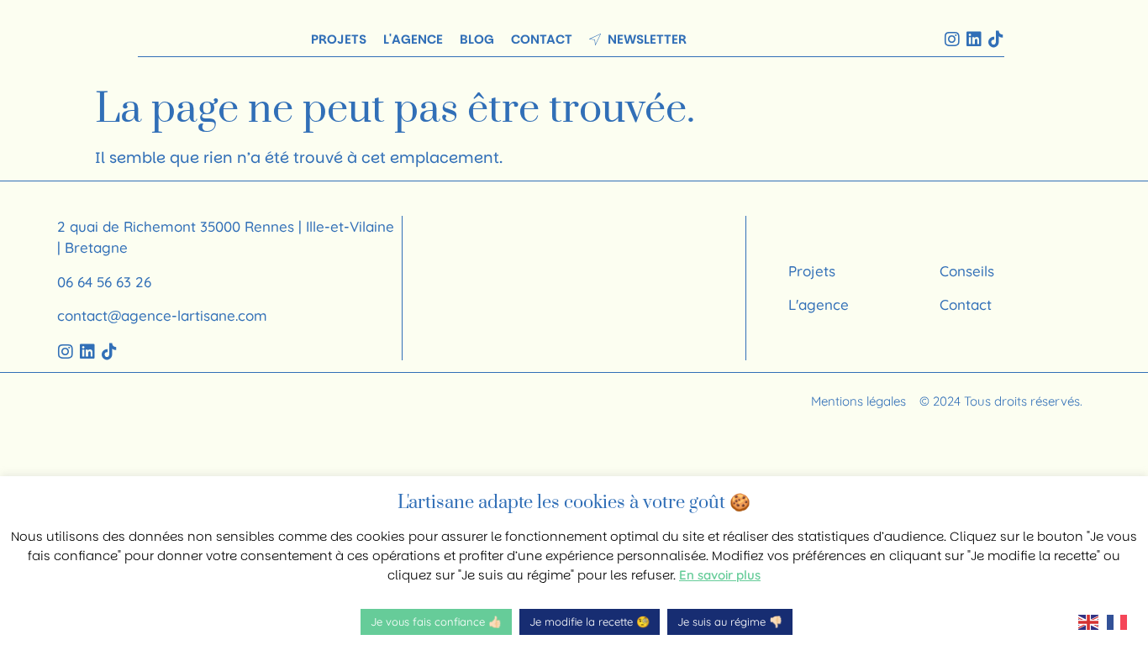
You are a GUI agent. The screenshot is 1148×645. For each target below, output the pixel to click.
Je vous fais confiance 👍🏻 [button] (436, 621)
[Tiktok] (995, 39)
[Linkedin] (974, 39)
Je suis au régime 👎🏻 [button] (729, 621)
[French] (1121, 621)
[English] (1092, 621)
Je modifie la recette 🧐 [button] (589, 621)
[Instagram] (952, 39)
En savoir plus (720, 575)
